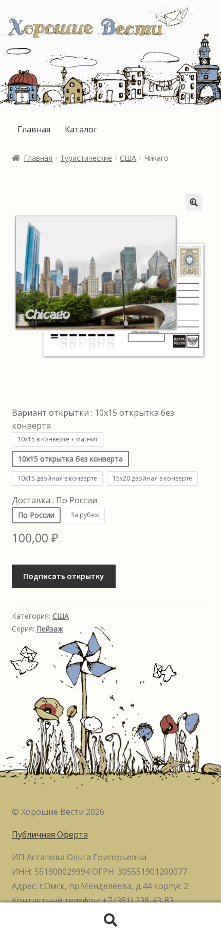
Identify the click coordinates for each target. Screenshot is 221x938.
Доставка (54, 500)
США (128, 158)
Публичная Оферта (50, 834)
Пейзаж (49, 629)
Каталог (81, 129)
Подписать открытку (63, 576)
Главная (33, 129)
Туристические (86, 158)
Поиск (110, 920)
